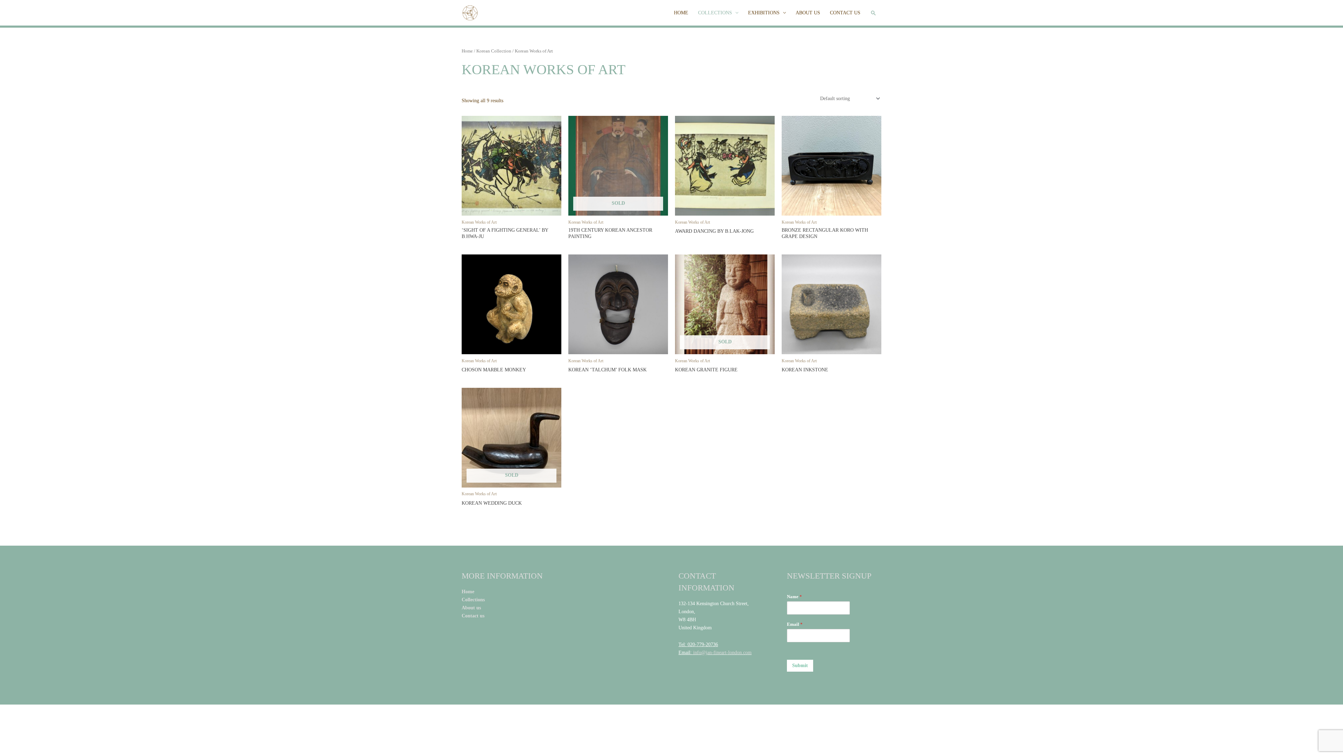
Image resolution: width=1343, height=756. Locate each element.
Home (467, 51)
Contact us (474, 615)
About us (471, 607)
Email (795, 624)
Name (794, 596)
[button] (873, 13)
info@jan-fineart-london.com (722, 652)
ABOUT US (808, 12)
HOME (681, 12)
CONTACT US (845, 12)
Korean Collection (493, 51)
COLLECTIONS (715, 12)
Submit (800, 665)
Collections (474, 599)
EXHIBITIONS (764, 12)
